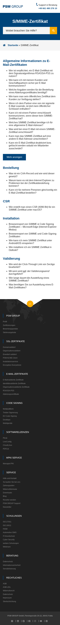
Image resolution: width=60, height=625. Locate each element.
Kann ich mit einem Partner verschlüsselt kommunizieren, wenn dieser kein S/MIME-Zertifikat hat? (31, 116)
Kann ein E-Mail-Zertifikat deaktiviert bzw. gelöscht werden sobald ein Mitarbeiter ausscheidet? (30, 146)
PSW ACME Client (10, 358)
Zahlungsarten (8, 486)
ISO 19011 (7, 525)
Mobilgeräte (7, 423)
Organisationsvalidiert (11, 351)
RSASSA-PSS (8, 391)
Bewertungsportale (10, 329)
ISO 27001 (7, 522)
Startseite (13, 45)
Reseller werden (9, 500)
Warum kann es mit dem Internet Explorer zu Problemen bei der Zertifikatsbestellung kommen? (31, 183)
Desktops (6, 420)
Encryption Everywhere (12, 365)
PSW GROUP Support (11, 503)
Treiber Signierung (10, 413)
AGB (5, 584)
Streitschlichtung (9, 601)
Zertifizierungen (9, 325)
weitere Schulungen (11, 543)
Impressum (7, 598)
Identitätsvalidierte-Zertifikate (14, 383)
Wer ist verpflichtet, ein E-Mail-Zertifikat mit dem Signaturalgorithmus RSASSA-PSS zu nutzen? (31, 73)
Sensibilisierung (9, 569)
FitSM (5, 529)
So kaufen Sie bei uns (11, 482)
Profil (5, 322)
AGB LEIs (6, 587)
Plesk (5, 438)
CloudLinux (7, 445)
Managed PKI (8, 464)
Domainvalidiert (9, 347)
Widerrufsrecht (8, 591)
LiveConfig (7, 442)
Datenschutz (8, 562)
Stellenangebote (9, 332)
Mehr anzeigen (14, 157)
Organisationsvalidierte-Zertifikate (16, 387)
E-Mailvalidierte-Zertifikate (13, 380)
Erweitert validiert (10, 354)
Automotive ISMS (9, 532)
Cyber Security (9, 540)
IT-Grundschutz (9, 536)
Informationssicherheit (11, 565)
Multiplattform (8, 409)
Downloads (7, 493)
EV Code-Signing (10, 416)
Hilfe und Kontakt (9, 478)
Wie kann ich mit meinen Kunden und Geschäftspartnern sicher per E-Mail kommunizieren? (28, 83)
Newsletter (7, 507)
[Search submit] (53, 30)
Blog (5, 496)
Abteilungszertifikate (11, 394)
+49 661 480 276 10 (47, 8)
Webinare (7, 547)
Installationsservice (10, 362)
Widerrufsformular (10, 489)
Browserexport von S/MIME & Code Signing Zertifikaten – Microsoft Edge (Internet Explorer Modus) (33, 227)
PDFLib (6, 449)
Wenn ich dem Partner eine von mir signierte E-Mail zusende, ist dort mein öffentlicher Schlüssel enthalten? (31, 106)
